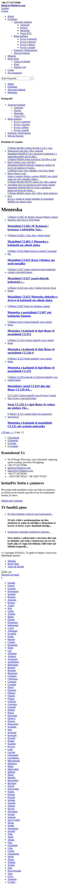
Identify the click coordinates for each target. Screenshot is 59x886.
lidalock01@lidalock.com (20, 470)
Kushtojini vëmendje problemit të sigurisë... (29, 532)
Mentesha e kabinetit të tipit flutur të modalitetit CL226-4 (31, 351)
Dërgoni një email (10, 574)
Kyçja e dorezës (28, 41)
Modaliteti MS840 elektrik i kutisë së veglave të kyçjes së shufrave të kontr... (31, 166)
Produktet (12, 19)
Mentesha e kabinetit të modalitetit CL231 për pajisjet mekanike (30, 424)
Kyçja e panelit (27, 47)
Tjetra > (8, 432)
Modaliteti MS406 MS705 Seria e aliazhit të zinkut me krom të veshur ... (29, 189)
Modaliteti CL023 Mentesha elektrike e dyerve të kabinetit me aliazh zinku (33, 298)
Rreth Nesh (13, 58)
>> (13, 432)
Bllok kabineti (21, 36)
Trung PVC (26, 33)
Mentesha (25, 30)
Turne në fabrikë (22, 61)
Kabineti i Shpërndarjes (25, 50)
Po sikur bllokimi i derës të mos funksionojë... (30, 514)
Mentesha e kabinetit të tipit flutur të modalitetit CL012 (31, 332)
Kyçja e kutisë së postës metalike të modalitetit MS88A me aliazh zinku (30, 200)
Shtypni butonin (22, 53)
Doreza (23, 27)
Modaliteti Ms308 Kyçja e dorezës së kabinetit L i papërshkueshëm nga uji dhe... (32, 155)
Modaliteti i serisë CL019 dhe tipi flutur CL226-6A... (29, 387)
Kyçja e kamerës (28, 39)
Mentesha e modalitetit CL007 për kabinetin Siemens (29, 314)
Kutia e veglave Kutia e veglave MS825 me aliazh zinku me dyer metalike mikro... (32, 177)
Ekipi (16, 64)
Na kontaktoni (15, 72)
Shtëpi (11, 16)
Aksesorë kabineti (23, 22)
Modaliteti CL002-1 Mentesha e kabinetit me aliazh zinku (28, 243)
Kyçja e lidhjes (27, 44)
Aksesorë (24, 25)
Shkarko (12, 56)
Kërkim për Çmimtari (11, 500)
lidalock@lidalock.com (13, 5)
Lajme (11, 70)
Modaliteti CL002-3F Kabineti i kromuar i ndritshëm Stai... (28, 227)
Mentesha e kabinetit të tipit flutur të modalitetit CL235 (31, 369)
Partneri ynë (20, 67)
